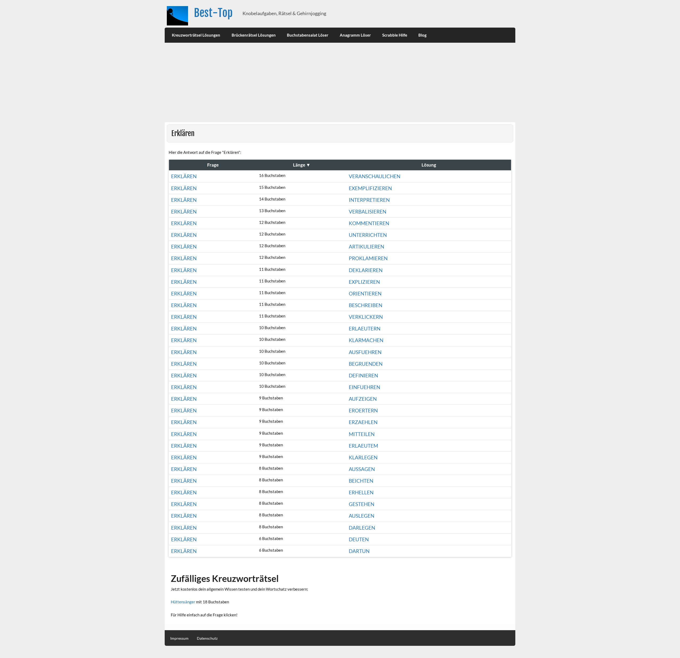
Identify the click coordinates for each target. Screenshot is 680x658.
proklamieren (368, 258)
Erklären (184, 176)
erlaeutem (363, 446)
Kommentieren (369, 223)
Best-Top (213, 13)
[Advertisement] (340, 82)
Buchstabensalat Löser (307, 35)
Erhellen (361, 492)
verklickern (366, 317)
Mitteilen (362, 434)
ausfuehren (365, 352)
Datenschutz (207, 638)
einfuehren (364, 387)
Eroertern (363, 410)
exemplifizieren (370, 188)
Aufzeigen (363, 399)
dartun (359, 551)
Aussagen (362, 469)
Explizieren (364, 282)
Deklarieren (365, 270)
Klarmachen (366, 340)
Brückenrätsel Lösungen (254, 35)
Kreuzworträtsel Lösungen (196, 35)
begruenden (365, 364)
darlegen (362, 528)
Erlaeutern (364, 328)
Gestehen (361, 504)
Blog (422, 35)
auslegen (361, 516)
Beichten (361, 481)
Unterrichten (368, 235)
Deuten (359, 539)
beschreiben (365, 305)
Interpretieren (369, 200)
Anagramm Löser (355, 35)
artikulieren (366, 246)
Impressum (179, 638)
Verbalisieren (367, 211)
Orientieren (365, 293)
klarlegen (363, 457)
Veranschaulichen (374, 176)
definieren (363, 375)
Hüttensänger (183, 601)
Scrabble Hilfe (394, 35)
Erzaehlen (363, 422)
